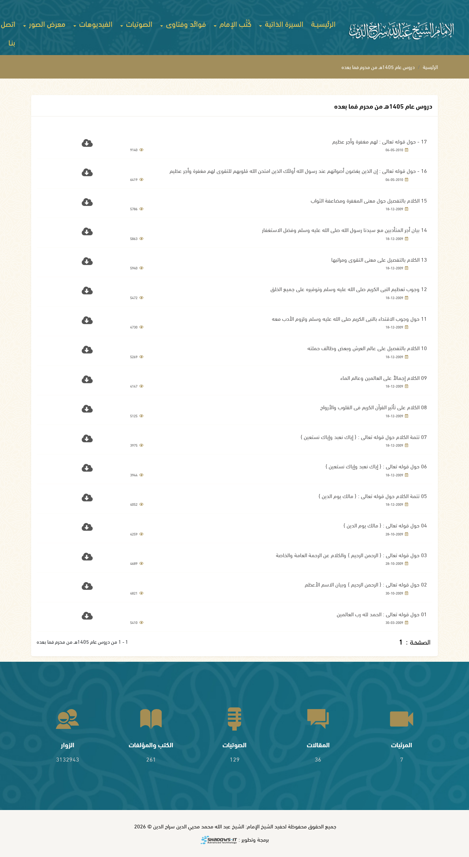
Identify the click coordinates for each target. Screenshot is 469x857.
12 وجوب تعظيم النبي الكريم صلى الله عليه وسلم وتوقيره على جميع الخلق (348, 288)
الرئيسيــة (323, 23)
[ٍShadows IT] (218, 840)
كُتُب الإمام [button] (234, 23)
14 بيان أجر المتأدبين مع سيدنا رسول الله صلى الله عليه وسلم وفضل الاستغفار (344, 229)
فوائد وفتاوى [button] (185, 23)
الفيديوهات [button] (94, 23)
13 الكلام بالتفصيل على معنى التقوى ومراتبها (379, 259)
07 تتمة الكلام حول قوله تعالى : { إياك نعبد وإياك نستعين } (363, 436)
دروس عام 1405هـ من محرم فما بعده (378, 66)
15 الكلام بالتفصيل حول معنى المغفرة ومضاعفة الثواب (369, 200)
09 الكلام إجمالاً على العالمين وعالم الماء (383, 377)
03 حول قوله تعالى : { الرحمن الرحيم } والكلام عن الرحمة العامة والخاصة (351, 555)
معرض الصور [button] (46, 23)
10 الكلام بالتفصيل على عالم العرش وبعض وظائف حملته (367, 348)
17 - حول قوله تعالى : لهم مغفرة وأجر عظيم (379, 141)
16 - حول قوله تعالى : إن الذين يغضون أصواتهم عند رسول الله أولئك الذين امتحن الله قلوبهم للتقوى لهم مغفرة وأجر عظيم (298, 170)
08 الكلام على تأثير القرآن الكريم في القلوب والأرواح (373, 407)
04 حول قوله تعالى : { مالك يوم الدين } (385, 525)
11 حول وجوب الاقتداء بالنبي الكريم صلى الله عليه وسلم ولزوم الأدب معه (349, 318)
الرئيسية (430, 66)
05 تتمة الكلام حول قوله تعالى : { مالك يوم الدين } (372, 495)
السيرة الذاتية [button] (283, 23)
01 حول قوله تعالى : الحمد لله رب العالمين (382, 614)
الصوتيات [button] (138, 23)
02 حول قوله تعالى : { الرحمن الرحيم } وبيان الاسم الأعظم (366, 584)
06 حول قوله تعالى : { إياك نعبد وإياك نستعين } (376, 466)
